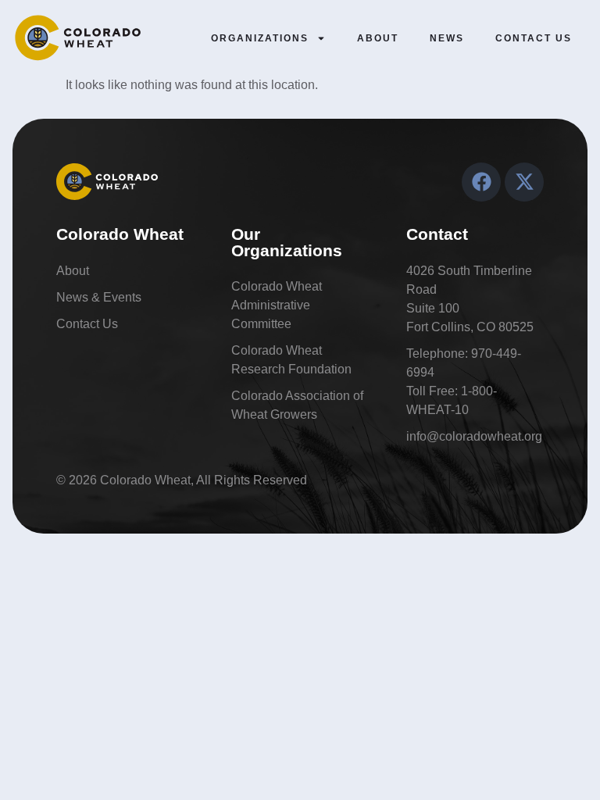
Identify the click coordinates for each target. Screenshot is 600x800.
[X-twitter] (524, 182)
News (447, 38)
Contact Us (533, 38)
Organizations (260, 38)
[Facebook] (481, 182)
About (377, 38)
